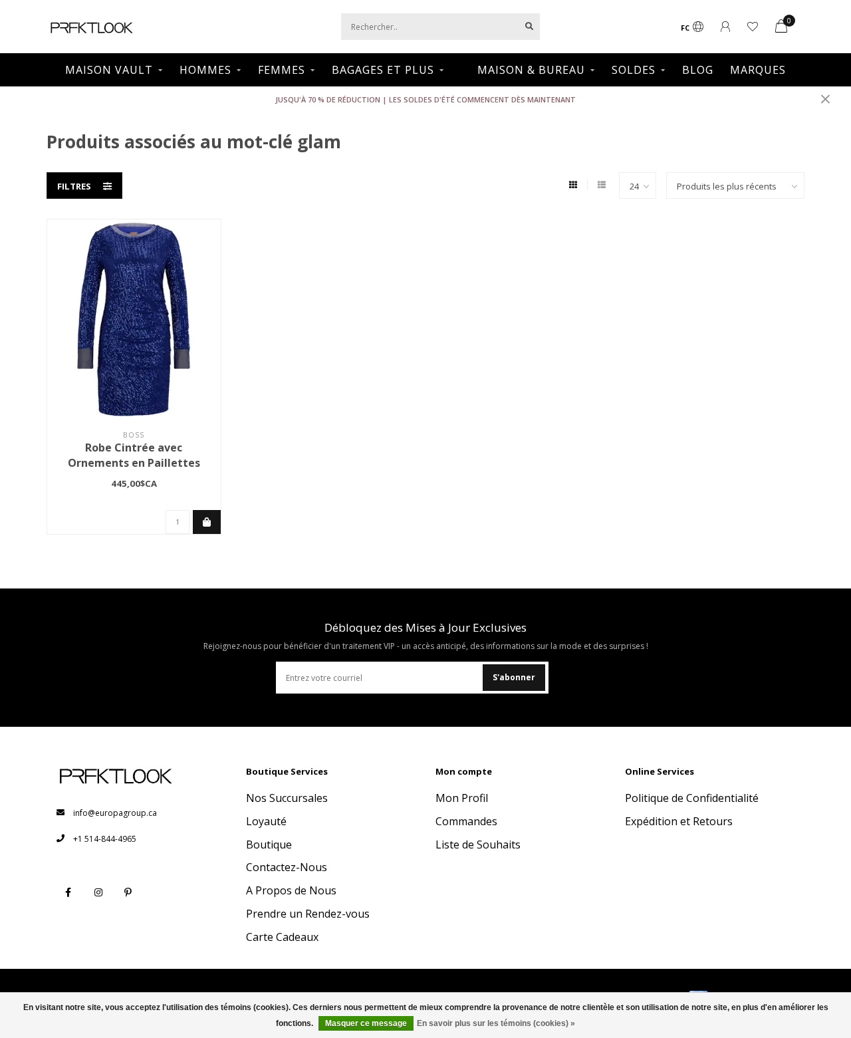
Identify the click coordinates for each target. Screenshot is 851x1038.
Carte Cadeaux (282, 937)
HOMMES (205, 70)
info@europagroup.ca (115, 813)
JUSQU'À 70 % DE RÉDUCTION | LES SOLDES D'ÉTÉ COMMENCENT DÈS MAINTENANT (425, 99)
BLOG (697, 70)
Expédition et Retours (679, 821)
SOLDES (634, 70)
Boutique (269, 844)
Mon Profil (461, 798)
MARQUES (758, 70)
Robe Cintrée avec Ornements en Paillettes (134, 455)
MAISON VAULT (109, 70)
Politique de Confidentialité (692, 798)
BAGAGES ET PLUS (383, 70)
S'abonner (514, 677)
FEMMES (281, 70)
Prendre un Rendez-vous (308, 913)
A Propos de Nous (291, 890)
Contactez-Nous (286, 867)
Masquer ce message (366, 1023)
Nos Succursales (287, 798)
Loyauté (266, 821)
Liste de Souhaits (478, 844)
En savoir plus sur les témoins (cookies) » (496, 1023)
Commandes (466, 821)
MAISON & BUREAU (531, 70)
